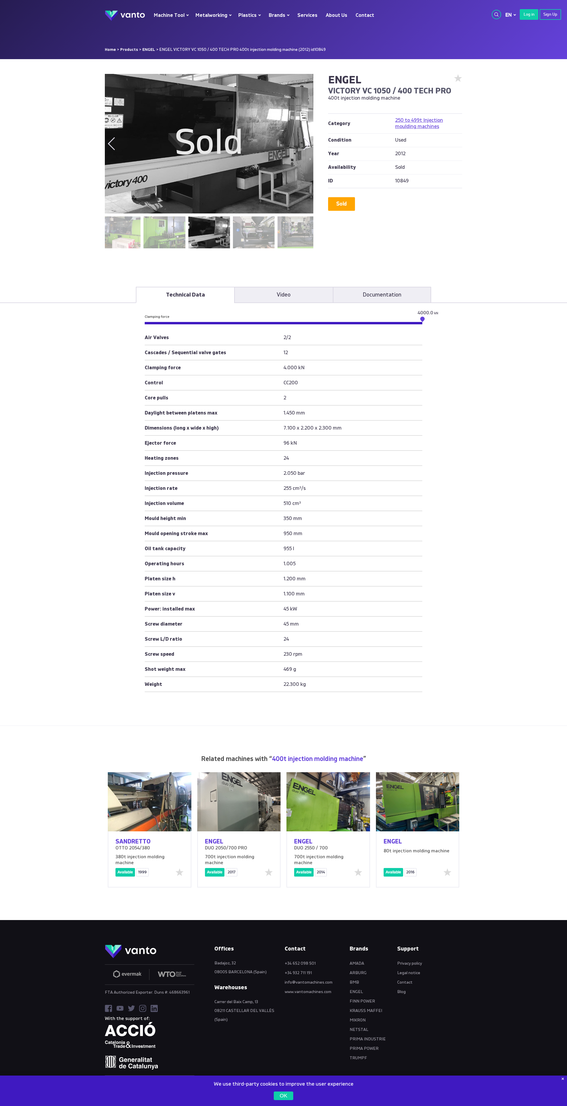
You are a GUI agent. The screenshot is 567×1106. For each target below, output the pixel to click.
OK (283, 1096)
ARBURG (358, 973)
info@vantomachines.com (309, 982)
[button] (306, 143)
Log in (529, 14)
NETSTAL (359, 1030)
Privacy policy (409, 963)
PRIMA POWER (364, 1049)
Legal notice (408, 973)
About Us (336, 15)
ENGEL (148, 50)
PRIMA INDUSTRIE (368, 1039)
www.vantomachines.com (308, 992)
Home (110, 50)
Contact (365, 15)
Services (307, 15)
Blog (401, 992)
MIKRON (358, 1020)
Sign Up (550, 14)
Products (129, 50)
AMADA (357, 963)
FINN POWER (362, 1001)
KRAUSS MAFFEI (366, 1011)
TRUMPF (358, 1058)
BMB (354, 982)
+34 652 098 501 (300, 963)
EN (508, 14)
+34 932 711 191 (298, 973)
